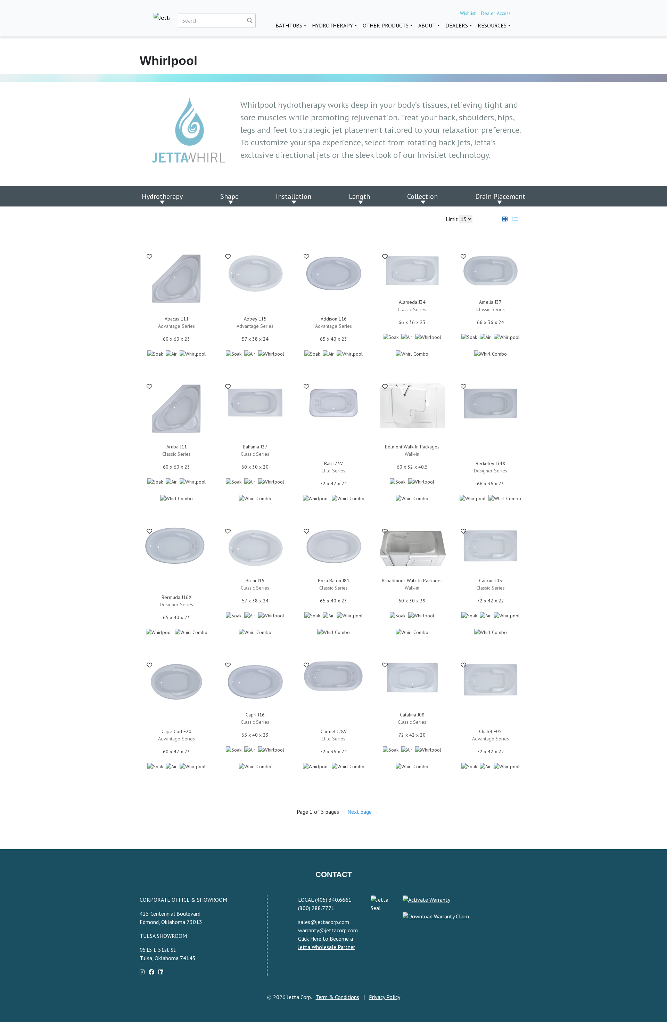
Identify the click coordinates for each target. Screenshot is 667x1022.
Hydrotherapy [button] (332, 25)
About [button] (427, 25)
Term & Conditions (337, 996)
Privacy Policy (384, 996)
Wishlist (468, 13)
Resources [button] (492, 25)
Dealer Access (496, 13)
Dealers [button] (456, 25)
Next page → (363, 811)
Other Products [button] (386, 25)
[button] (149, 257)
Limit (452, 219)
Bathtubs (288, 25)
